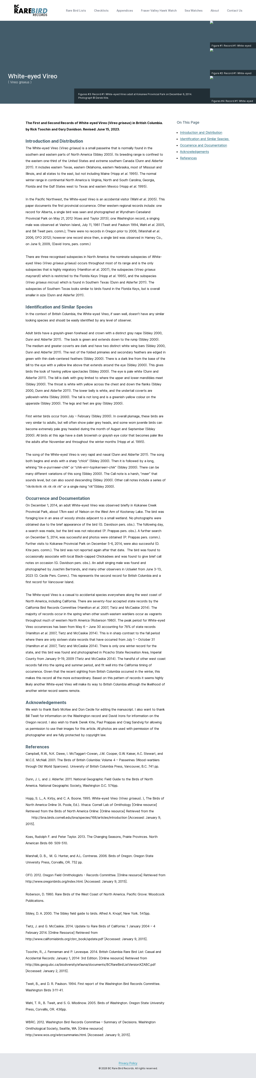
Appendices (125, 10)
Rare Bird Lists (76, 10)
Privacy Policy (128, 1063)
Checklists (101, 10)
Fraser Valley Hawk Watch (159, 10)
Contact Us (234, 10)
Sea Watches (194, 10)
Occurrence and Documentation (203, 145)
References (188, 158)
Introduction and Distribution (201, 132)
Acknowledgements (194, 152)
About (215, 10)
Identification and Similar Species (205, 139)
